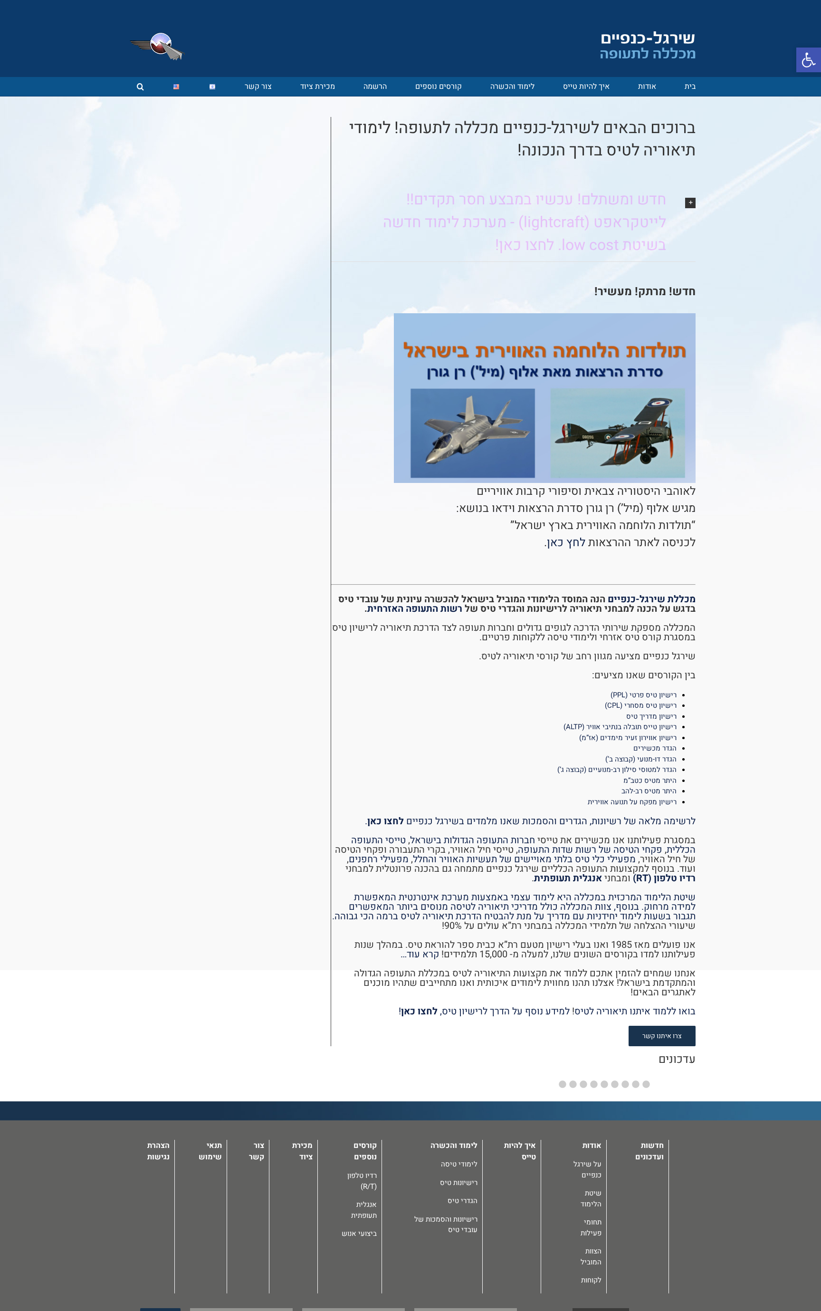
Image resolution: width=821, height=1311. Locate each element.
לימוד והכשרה (453, 1145)
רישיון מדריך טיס (651, 716)
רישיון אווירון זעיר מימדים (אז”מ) (628, 738)
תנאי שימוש (210, 1151)
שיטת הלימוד (591, 1198)
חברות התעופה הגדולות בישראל (472, 840)
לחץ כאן (566, 542)
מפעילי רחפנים (379, 859)
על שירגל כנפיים (587, 1169)
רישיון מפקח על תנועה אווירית (632, 802)
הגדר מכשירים (655, 748)
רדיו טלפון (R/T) (362, 1181)
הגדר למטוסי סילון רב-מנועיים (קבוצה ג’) (617, 769)
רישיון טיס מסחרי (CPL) (641, 705)
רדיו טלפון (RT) (664, 878)
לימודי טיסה (459, 1164)
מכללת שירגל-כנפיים (652, 599)
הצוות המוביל (591, 1256)
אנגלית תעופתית (568, 878)
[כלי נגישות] (808, 60)
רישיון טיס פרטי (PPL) (644, 695)
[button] (140, 86)
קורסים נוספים (365, 1151)
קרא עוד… (420, 954)
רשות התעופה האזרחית (414, 609)
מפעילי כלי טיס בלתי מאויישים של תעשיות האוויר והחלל (524, 859)
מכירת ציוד (302, 1151)
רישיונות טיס (458, 1182)
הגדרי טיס (462, 1200)
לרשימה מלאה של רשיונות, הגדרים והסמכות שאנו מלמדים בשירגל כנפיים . (530, 821)
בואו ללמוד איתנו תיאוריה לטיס (635, 1011)
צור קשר (256, 1151)
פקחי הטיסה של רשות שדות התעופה (590, 850)
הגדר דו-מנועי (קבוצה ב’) (641, 759)
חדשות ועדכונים (649, 1151)
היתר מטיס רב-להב (649, 791)
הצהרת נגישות (158, 1151)
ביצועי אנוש (359, 1233)
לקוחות (591, 1280)
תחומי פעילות (591, 1227)
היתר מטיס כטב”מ (650, 780)
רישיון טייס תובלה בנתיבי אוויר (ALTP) (620, 727)
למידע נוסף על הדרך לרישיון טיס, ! (484, 1011)
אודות (591, 1145)
